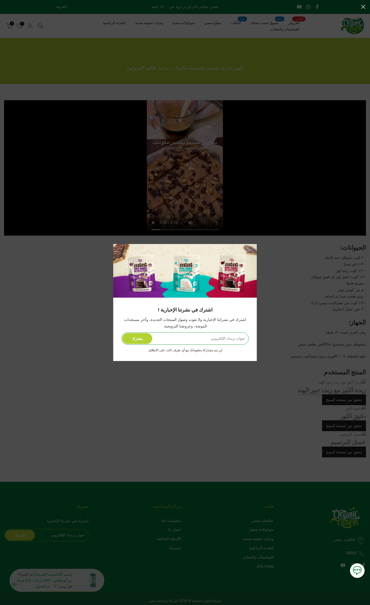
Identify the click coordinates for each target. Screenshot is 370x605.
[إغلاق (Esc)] (363, 7)
